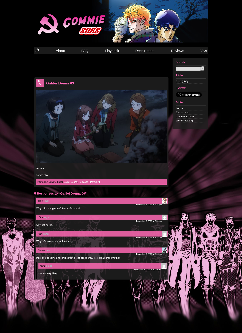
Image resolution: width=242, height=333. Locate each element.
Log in (179, 108)
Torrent (40, 168)
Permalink (95, 182)
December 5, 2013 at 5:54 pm (149, 221)
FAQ (84, 51)
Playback (112, 51)
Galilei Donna (70, 182)
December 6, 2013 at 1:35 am (149, 238)
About (60, 51)
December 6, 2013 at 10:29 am (147, 270)
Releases (83, 182)
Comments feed (185, 116)
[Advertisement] (101, 65)
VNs (203, 51)
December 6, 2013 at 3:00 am (149, 254)
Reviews (177, 51)
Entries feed (182, 112)
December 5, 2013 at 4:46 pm (149, 205)
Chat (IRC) (182, 81)
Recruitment (144, 51)
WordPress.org (184, 120)
